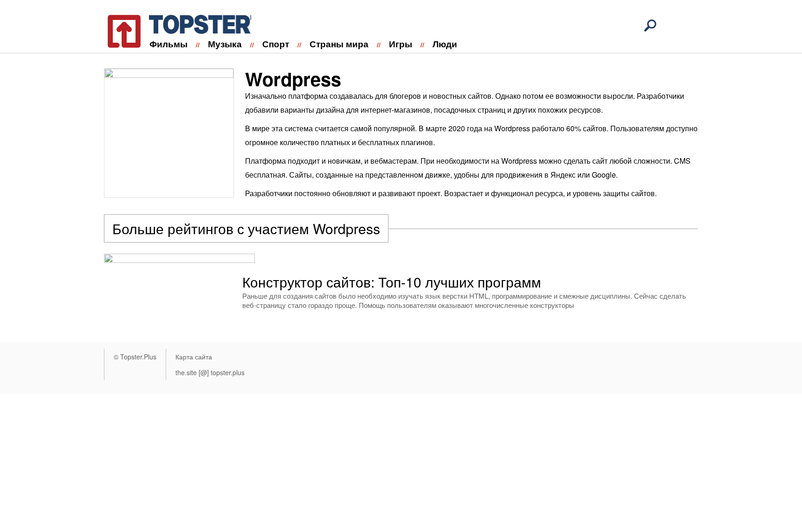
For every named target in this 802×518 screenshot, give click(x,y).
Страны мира (339, 43)
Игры (400, 43)
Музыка (225, 43)
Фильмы (168, 43)
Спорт (275, 43)
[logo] (173, 29)
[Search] (650, 25)
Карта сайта (193, 356)
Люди (445, 43)
